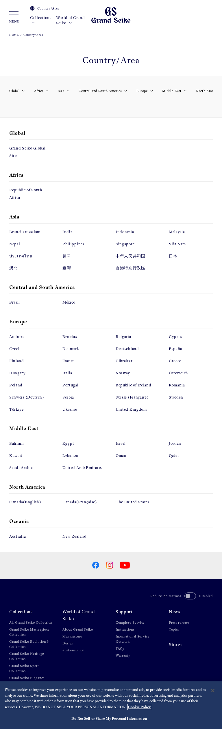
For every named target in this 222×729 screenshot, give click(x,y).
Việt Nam (177, 244)
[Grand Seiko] (110, 14)
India (67, 231)
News (174, 611)
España (175, 348)
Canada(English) (25, 502)
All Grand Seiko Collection (30, 622)
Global (14, 91)
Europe (142, 91)
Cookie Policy (139, 706)
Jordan (175, 443)
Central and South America (100, 91)
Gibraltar (124, 360)
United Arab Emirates (82, 467)
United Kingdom (131, 409)
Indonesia (125, 231)
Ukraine (69, 409)
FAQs (120, 648)
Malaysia (177, 231)
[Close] (212, 690)
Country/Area (48, 8)
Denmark (70, 348)
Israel (121, 443)
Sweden (176, 397)
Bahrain (16, 443)
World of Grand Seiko (70, 20)
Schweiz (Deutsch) (26, 397)
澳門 (13, 268)
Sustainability (73, 650)
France (68, 360)
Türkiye (16, 409)
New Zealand (74, 536)
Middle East (172, 91)
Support (124, 611)
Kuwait (16, 455)
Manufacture (72, 636)
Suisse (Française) (132, 397)
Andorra (17, 336)
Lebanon (70, 455)
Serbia (68, 397)
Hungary (17, 373)
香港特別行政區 (130, 268)
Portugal (70, 385)
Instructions (125, 629)
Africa (38, 91)
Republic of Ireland (133, 385)
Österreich (178, 373)
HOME (14, 35)
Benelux (69, 336)
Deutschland (127, 348)
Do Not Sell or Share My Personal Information (109, 718)
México (68, 302)
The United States (132, 502)
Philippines (73, 244)
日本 (173, 256)
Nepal (14, 244)
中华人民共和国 (130, 256)
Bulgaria (123, 336)
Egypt (68, 443)
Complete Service (130, 622)
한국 (66, 256)
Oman (121, 455)
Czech (15, 348)
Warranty (123, 655)
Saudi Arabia (21, 467)
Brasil (14, 302)
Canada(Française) (79, 502)
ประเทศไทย (20, 256)
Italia (67, 373)
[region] (111, 705)
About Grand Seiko (77, 629)
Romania (177, 385)
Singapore (125, 244)
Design (67, 643)
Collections (40, 17)
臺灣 (66, 268)
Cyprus (175, 336)
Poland (16, 385)
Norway (123, 373)
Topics (174, 629)
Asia (61, 91)
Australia (17, 536)
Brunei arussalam (24, 231)
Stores (175, 644)
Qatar (174, 455)
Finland (16, 360)
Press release (179, 622)
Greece (175, 360)
